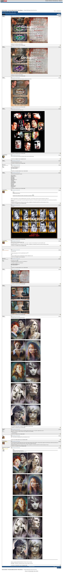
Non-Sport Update (4, 10)
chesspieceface (4, 240)
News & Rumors (20, 10)
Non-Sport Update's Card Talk (12, 10)
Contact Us (60, 0)
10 (57, 566)
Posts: (12, 45)
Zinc (3, 435)
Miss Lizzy (3, 164)
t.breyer (3, 46)
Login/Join (59, 13)
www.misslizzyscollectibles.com (15, 167)
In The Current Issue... (55, 0)
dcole (3, 249)
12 (59, 566)
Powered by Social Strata (31, 566)
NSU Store (50, 0)
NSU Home (46, 0)
